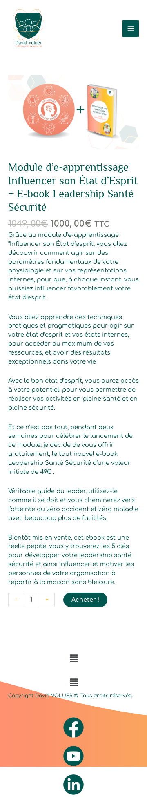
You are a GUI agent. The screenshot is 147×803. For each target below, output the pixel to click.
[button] (73, 659)
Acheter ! (85, 599)
